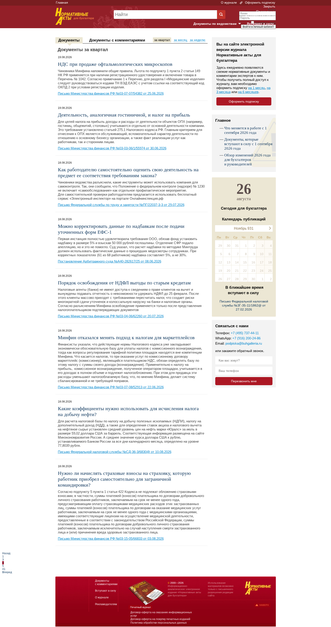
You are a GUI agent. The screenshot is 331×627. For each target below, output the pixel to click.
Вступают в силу (260, 23)
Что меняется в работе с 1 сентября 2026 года (245, 130)
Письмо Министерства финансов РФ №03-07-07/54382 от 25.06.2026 (111, 93)
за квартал (162, 40)
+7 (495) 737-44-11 (245, 333)
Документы (69, 40)
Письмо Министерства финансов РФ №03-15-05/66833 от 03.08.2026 (111, 538)
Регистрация (266, 34)
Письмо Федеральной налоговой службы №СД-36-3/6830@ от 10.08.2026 (114, 452)
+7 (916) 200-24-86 (246, 338)
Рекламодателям (106, 604)
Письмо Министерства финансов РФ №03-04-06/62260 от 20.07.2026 (111, 316)
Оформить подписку (259, 2)
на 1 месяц (256, 88)
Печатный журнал (140, 607)
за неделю (197, 40)
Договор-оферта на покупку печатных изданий (160, 619)
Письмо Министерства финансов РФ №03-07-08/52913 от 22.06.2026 (111, 387)
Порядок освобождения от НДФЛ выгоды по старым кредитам (124, 283)
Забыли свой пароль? (259, 31)
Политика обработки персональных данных (158, 622)
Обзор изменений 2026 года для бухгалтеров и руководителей (247, 159)
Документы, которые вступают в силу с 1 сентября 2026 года (248, 144)
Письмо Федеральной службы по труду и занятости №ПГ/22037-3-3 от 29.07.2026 (121, 205)
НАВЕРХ (264, 605)
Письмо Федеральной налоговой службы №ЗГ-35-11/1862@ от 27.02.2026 (244, 305)
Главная (62, 2)
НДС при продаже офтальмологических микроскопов (115, 64)
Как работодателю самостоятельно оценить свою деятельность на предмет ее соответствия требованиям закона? (128, 172)
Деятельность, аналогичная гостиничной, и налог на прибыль (124, 115)
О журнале (229, 2)
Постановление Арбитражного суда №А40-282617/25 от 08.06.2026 (109, 261)
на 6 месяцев (248, 92)
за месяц (180, 40)
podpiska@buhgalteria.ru (243, 343)
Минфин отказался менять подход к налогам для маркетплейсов (126, 337)
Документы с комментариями (117, 40)
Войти (250, 34)
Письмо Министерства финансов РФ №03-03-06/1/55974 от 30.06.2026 (112, 148)
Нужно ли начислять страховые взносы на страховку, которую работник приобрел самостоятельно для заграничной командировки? (124, 479)
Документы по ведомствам (218, 24)
